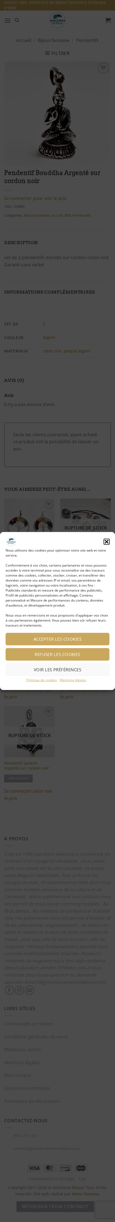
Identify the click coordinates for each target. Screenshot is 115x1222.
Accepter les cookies (57, 639)
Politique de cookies (41, 679)
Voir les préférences (57, 669)
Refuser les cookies (57, 654)
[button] (106, 542)
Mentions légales (73, 679)
